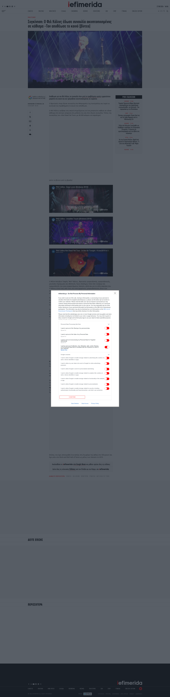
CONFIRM (72, 397)
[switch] (107, 328)
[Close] (115, 293)
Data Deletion (75, 403)
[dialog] (85, 348)
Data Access (85, 403)
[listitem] (85, 324)
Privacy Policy (95, 403)
